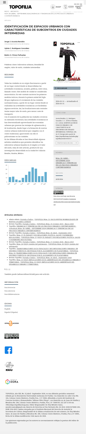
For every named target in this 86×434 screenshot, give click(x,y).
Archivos (14, 11)
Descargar (62, 88)
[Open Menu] (4, 2)
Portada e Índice (27, 219)
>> (9, 269)
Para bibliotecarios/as (11, 294)
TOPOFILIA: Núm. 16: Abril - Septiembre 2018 (54, 257)
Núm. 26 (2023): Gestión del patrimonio (32, 244)
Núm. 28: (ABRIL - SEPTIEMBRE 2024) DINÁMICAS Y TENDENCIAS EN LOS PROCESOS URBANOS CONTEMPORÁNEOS (39, 15)
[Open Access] (11, 325)
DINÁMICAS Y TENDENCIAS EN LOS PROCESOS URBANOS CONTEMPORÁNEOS (46, 226)
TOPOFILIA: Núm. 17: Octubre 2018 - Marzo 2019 (55, 242)
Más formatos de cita (65, 143)
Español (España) (11, 312)
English (7, 309)
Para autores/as (9, 291)
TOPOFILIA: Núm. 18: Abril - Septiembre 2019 (54, 233)
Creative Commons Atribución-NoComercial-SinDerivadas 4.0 (67, 202)
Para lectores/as (9, 287)
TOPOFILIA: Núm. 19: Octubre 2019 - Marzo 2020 (55, 224)
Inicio (6, 11)
